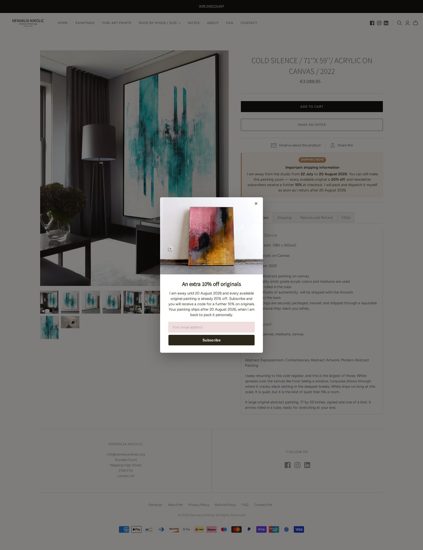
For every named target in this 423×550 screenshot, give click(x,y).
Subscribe (211, 340)
